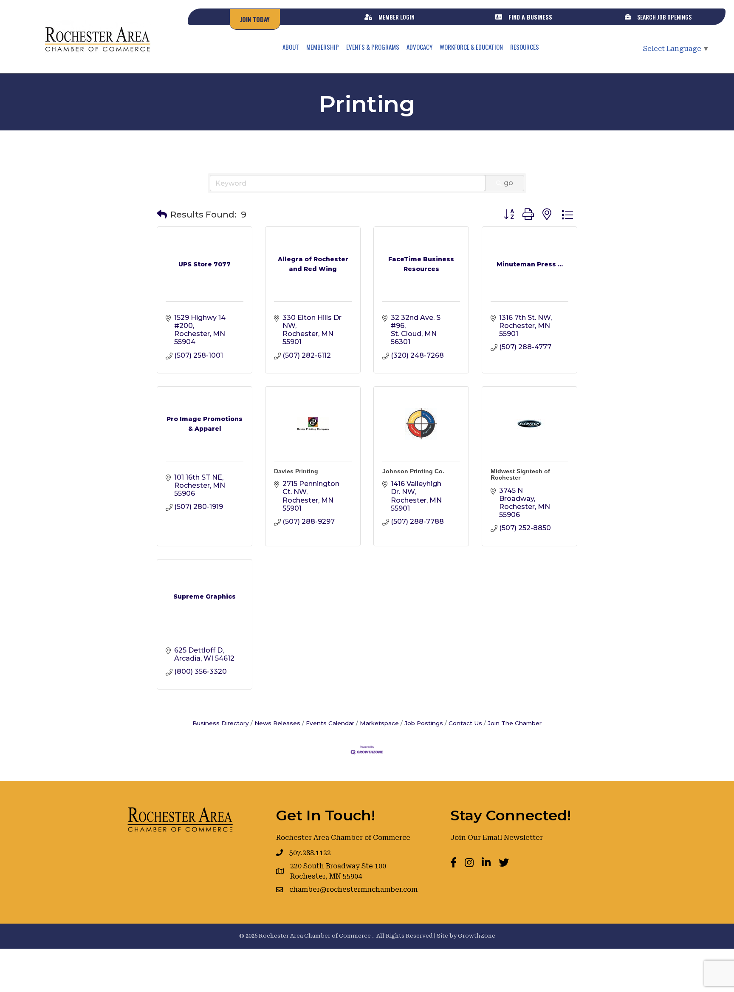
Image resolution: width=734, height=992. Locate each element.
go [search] (508, 183)
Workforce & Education (471, 46)
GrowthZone (476, 936)
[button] (162, 214)
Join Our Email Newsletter (496, 838)
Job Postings (423, 723)
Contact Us (465, 723)
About (290, 46)
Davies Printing (296, 471)
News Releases (277, 723)
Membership (322, 46)
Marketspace (379, 723)
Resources (524, 46)
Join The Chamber (515, 723)
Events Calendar (330, 723)
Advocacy (419, 46)
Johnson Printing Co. (413, 471)
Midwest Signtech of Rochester (520, 474)
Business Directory (220, 723)
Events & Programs (372, 46)
